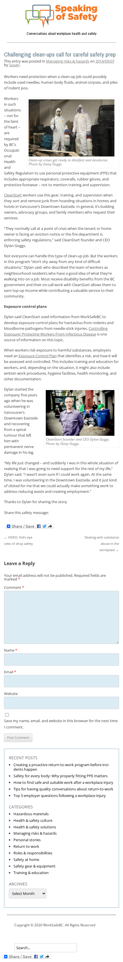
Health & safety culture (32, 820)
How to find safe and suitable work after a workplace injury (63, 782)
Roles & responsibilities (32, 852)
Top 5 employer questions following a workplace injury (59, 795)
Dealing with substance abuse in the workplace (102, 543)
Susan (14, 64)
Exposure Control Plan (38, 355)
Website (11, 693)
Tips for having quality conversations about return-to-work (63, 789)
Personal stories (27, 839)
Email (10, 671)
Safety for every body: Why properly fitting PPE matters (60, 775)
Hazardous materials (31, 813)
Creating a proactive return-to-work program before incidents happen (61, 767)
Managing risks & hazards (67, 61)
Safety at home (26, 859)
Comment (14, 587)
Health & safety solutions (34, 827)
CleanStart (13, 195)
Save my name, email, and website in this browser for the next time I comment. (61, 724)
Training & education (31, 872)
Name (10, 650)
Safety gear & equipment (34, 866)
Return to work (26, 846)
